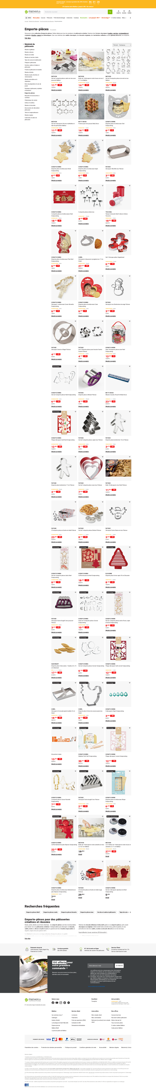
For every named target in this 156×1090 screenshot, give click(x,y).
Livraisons (74, 1015)
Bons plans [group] (36, 18)
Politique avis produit (70, 1047)
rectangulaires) (123, 33)
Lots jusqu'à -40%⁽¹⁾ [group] (94, 18)
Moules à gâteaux (29, 49)
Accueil (26, 21)
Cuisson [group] (43, 18)
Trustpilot (94, 1001)
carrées (115, 33)
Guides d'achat (56, 1020)
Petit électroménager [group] (59, 18)
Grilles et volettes (29, 103)
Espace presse (56, 1025)
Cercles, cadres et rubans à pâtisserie (32, 66)
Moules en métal (29, 55)
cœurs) (39, 35)
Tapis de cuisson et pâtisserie (33, 60)
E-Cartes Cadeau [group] (116, 18)
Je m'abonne (119, 965)
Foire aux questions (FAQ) (79, 1020)
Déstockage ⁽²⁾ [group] (106, 18)
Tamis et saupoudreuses (31, 112)
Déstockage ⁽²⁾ (57, 366)
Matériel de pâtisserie (34, 21)
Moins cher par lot (116, 1020)
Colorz (129, 1047)
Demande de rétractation (78, 1025)
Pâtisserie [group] (49, 18)
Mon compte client (96, 1015)
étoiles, (34, 35)
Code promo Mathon (117, 1028)
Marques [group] (124, 18)
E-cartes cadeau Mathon (118, 1025)
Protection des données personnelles (51, 1047)
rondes (110, 33)
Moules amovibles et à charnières (31, 80)
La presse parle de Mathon (59, 1030)
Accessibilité (102, 1047)
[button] (129, 12)
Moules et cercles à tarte (31, 57)
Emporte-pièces (30, 93)
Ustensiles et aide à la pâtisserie (31, 118)
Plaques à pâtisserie (30, 62)
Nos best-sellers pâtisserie (119, 1017)
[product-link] (64, 69)
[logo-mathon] (33, 12)
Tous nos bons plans (117, 1023)
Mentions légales (114, 1047)
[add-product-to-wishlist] (75, 50)
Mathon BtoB (55, 1028)
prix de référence (41, 1070)
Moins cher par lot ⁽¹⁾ (112, 816)
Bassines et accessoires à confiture (32, 96)
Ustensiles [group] (69, 18)
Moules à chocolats (30, 105)
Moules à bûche (29, 72)
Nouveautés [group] (83, 18)
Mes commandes (96, 1017)
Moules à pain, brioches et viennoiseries (32, 76)
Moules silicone (29, 52)
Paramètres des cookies (31, 1047)
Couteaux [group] (76, 18)
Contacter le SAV (76, 1023)
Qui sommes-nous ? (57, 1015)
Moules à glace (29, 115)
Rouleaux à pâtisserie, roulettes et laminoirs (33, 89)
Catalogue (54, 1017)
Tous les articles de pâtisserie (47, 21)
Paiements (75, 1017)
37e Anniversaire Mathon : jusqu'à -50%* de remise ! (78, 6)
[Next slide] (127, 18)
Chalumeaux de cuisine (31, 100)
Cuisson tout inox (116, 1015)
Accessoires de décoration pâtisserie (32, 109)
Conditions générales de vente (87, 1047)
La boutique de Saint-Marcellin (60, 1023)
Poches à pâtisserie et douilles (33, 69)
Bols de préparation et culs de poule (33, 85)
